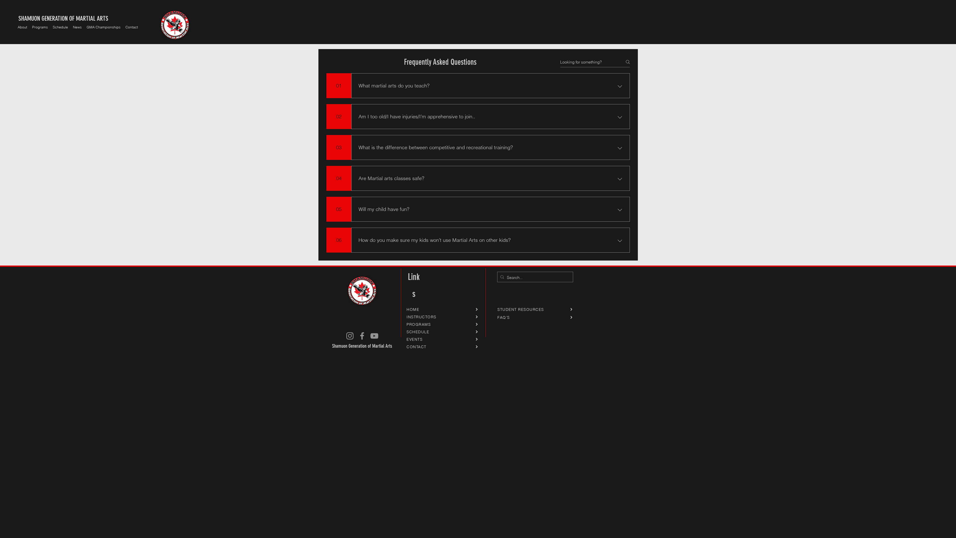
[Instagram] (350, 336)
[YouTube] (374, 336)
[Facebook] (362, 336)
